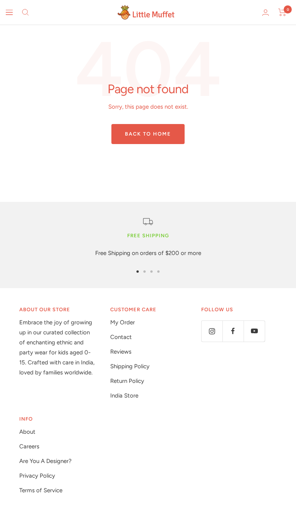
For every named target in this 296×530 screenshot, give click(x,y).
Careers (29, 446)
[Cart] (282, 12)
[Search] (25, 12)
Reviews (120, 351)
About (27, 431)
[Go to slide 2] (144, 271)
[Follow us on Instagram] (211, 331)
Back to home (148, 134)
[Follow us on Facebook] (233, 331)
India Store (124, 395)
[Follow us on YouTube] (254, 331)
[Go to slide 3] (151, 271)
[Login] (265, 12)
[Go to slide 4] (158, 271)
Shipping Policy (130, 366)
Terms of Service (40, 490)
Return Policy (127, 380)
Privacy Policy (37, 475)
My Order (122, 322)
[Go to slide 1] (137, 271)
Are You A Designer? (45, 461)
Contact (121, 337)
